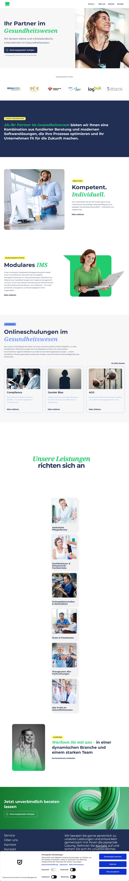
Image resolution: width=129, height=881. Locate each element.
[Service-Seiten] (95, 4)
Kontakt (101, 845)
